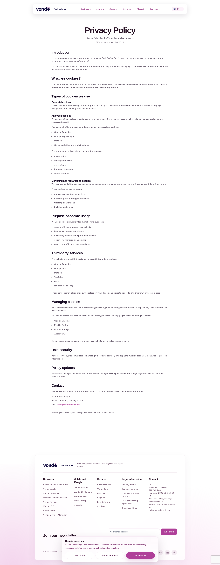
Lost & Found (103, 502)
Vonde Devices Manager (55, 515)
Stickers (101, 506)
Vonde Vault (49, 510)
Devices (127, 9)
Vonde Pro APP (81, 487)
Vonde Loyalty (50, 489)
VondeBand (102, 489)
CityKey (101, 497)
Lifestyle (112, 9)
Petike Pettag (80, 500)
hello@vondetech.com (68, 404)
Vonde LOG (48, 506)
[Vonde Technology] (52, 9)
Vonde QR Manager (83, 492)
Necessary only (110, 555)
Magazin (141, 9)
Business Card (104, 484)
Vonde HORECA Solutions (55, 484)
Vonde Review (50, 502)
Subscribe (169, 531)
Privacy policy (129, 484)
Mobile (99, 9)
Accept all (140, 555)
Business (85, 9)
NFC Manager (80, 496)
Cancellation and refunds (130, 495)
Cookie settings (129, 508)
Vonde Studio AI (51, 493)
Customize (79, 555)
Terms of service (130, 489)
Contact (153, 9)
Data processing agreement (130, 502)
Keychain (101, 493)
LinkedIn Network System (55, 497)
